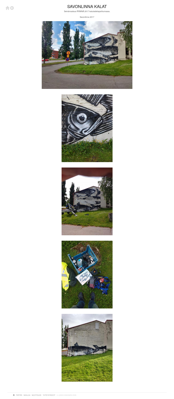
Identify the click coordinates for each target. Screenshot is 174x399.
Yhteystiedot (49, 395)
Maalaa (27, 395)
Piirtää (19, 395)
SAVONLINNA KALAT (87, 6)
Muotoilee (37, 395)
